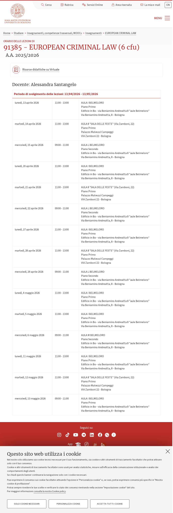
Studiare (18, 33)
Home (6, 33)
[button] (102, 18)
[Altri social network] (113, 435)
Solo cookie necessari (27, 504)
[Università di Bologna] (18, 13)
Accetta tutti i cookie (110, 504)
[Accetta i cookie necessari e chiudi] (167, 451)
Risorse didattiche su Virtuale (40, 69)
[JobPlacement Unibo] (94, 443)
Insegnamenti (93, 33)
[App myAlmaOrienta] (86, 443)
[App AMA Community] (103, 444)
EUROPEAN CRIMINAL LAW (120, 33)
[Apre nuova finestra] (59, 435)
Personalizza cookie (68, 504)
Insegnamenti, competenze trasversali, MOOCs (54, 33)
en (168, 5)
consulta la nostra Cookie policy (50, 491)
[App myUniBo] (78, 443)
